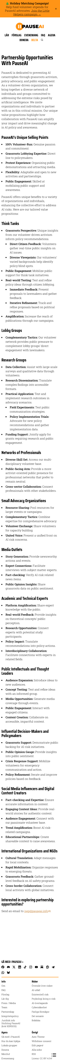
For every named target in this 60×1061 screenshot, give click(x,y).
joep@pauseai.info (36, 911)
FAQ (43, 35)
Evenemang (31, 35)
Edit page (37, 1045)
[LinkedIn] (19, 967)
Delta (34, 40)
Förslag (16, 35)
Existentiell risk (40, 994)
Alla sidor (37, 1049)
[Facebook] (3, 967)
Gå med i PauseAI (10, 1036)
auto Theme (38, 1036)
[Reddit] (47, 967)
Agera (51, 35)
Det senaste (38, 1016)
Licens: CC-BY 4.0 (41, 1058)
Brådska (36, 1020)
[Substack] (42, 967)
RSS (34, 1054)
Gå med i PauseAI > (12, 961)
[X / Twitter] (14, 967)
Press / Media (8, 1003)
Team (4, 1007)
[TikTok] (25, 967)
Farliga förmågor (40, 1011)
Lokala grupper (9, 1045)
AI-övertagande (40, 1003)
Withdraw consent (41, 1041)
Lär (7, 35)
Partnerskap (7, 1011)
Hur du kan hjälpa (10, 1041)
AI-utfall (36, 990)
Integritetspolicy (10, 1016)
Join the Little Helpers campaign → (31, 12)
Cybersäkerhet (39, 1007)
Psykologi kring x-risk (43, 998)
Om (3, 985)
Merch (4, 1054)
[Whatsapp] (3, 972)
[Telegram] (53, 967)
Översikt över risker (42, 985)
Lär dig (5, 998)
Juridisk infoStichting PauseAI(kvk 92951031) (10, 1023)
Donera (24, 40)
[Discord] (8, 967)
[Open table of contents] (53, 1055)
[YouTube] (36, 967)
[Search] (42, 40)
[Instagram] (30, 967)
